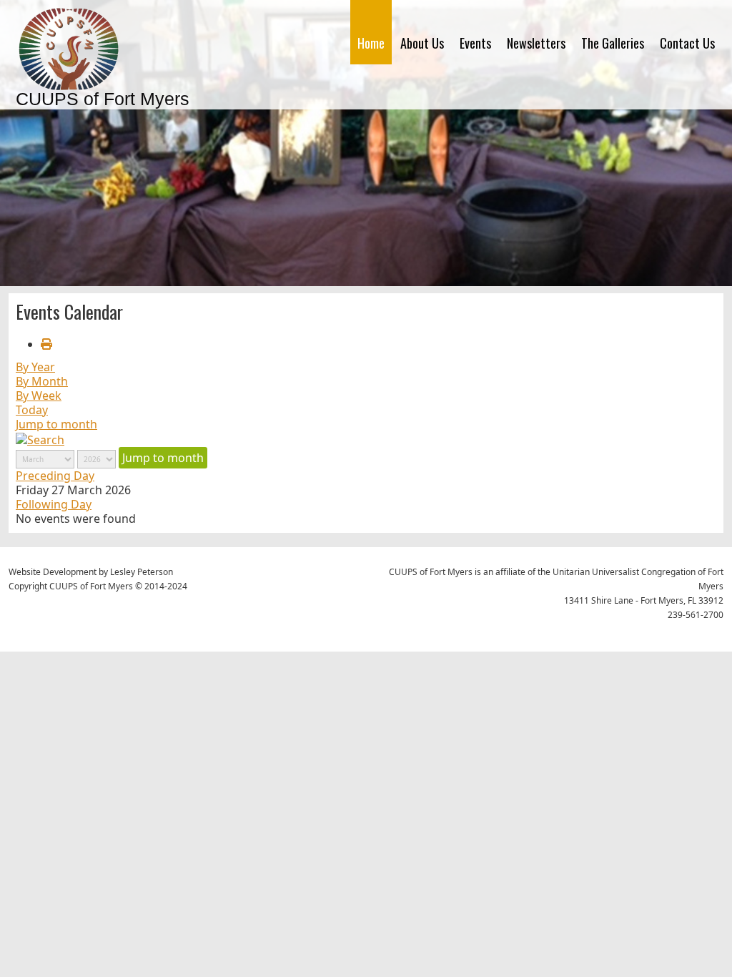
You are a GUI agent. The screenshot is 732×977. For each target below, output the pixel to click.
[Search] (40, 438)
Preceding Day (55, 475)
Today (32, 410)
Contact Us (687, 43)
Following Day (54, 504)
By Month (42, 381)
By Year (35, 367)
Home (371, 43)
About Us (422, 43)
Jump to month (56, 424)
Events (475, 43)
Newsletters (536, 43)
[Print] (46, 344)
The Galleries (612, 43)
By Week (38, 395)
